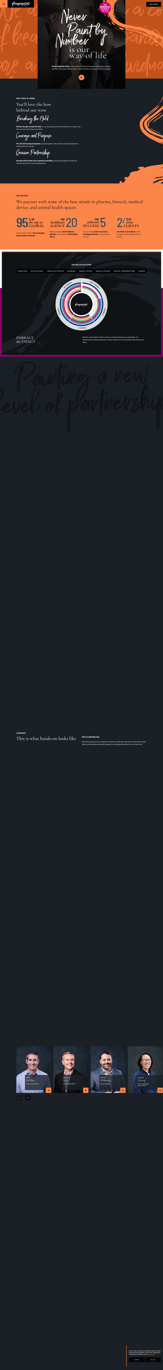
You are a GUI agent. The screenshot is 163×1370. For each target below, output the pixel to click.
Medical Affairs (103, 271)
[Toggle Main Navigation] (4, 4)
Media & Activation (55, 271)
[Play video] (81, 77)
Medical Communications (124, 271)
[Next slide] (27, 1097)
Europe (142, 271)
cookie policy (151, 1354)
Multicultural (37, 271)
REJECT (153, 1359)
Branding (72, 271)
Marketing (22, 271)
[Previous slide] (19, 1097)
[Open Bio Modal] (33, 1069)
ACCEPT (136, 1359)
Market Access (85, 271)
